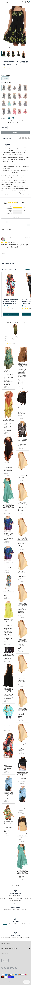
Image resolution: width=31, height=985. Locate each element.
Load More (15, 885)
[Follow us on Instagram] (8, 968)
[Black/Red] (25, 87)
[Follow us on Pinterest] (11, 968)
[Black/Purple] (20, 88)
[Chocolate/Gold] (25, 96)
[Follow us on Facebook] (2, 968)
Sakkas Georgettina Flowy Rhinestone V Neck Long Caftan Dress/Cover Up (10, 301)
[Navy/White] (9, 111)
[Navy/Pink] (20, 103)
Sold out (15, 132)
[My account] (25, 2)
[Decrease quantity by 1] (9, 127)
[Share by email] (29, 138)
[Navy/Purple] (25, 103)
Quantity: (4, 127)
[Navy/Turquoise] (4, 111)
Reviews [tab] (4, 222)
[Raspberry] (14, 111)
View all (27, 269)
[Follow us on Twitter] (5, 968)
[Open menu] (2, 2)
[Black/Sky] (4, 96)
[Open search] (22, 2)
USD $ (3, 960)
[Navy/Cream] (14, 103)
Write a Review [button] (16, 217)
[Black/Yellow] (14, 96)
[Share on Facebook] (20, 138)
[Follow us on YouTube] (13, 968)
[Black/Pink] (14, 87)
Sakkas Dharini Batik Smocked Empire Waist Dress (12, 249)
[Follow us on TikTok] (16, 968)
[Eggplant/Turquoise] (4, 103)
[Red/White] (25, 111)
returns (5, 923)
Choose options (11, 314)
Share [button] (4, 253)
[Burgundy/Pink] (20, 96)
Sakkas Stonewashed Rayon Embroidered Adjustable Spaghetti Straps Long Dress (13, 338)
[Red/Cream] (20, 111)
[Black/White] (9, 95)
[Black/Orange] (9, 87)
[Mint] (9, 103)
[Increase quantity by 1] (18, 127)
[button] (23, 322)
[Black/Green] (4, 88)
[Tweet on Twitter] (26, 138)
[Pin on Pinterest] (23, 138)
